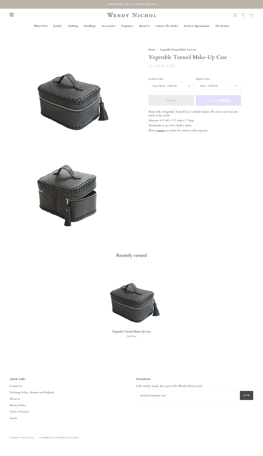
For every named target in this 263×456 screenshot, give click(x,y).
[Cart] (251, 15)
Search (13, 418)
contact (160, 130)
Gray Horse (159, 86)
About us (15, 399)
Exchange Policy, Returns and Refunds (32, 392)
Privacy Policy (18, 405)
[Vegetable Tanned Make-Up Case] (131, 294)
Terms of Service (19, 411)
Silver (203, 86)
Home (152, 49)
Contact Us (16, 386)
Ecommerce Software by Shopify (59, 438)
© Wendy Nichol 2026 (22, 438)
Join (246, 395)
